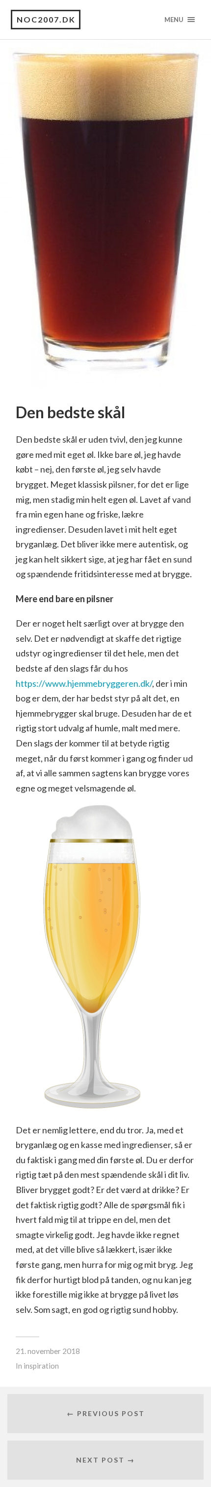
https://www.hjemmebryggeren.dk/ (84, 683)
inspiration (41, 1365)
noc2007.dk (46, 19)
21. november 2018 (48, 1351)
